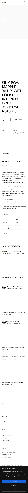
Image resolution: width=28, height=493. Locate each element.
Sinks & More (16, 133)
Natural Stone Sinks (18, 132)
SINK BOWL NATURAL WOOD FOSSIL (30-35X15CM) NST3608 (13, 383)
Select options (16, 297)
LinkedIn (4, 419)
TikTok (4, 421)
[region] (14, 479)
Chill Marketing (16, 465)
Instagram (4, 414)
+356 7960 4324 (6, 454)
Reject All (14, 490)
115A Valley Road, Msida (8, 452)
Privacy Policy (5, 438)
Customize (14, 485)
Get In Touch (5, 433)
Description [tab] (5, 154)
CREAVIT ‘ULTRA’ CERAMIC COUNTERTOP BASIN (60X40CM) (13, 313)
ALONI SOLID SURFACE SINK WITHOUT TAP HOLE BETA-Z (13, 348)
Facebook (4, 416)
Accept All (14, 481)
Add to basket (18, 119)
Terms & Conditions (7, 435)
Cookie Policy (5, 440)
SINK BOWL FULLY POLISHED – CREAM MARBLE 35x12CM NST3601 (12, 278)
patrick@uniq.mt (6, 457)
